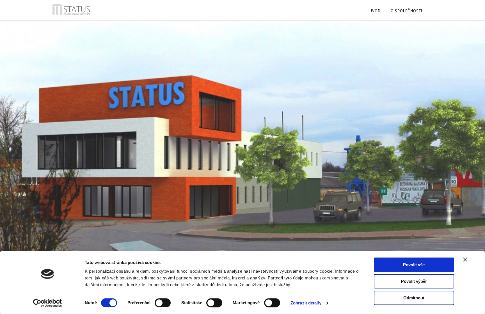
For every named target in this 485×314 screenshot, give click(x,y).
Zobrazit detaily (305, 303)
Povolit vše (414, 264)
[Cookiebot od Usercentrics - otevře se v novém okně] (47, 303)
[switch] (163, 302)
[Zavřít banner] (465, 259)
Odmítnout (413, 297)
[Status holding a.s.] (71, 15)
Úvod (375, 11)
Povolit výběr (414, 281)
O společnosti (406, 11)
